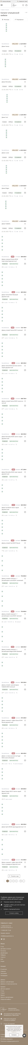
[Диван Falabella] (14, 201)
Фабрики (3, 955)
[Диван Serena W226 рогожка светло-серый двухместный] (14, 345)
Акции (2, 961)
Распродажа (4, 975)
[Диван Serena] (14, 24)
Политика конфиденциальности (10, 1041)
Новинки (3, 971)
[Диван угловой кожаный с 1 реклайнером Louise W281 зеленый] (14, 595)
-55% (13, 753)
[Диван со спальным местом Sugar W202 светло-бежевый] (14, 735)
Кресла (2, 995)
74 (20, 881)
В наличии (4, 263)
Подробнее (14, 1032)
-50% (12, 256)
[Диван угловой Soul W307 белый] (14, 522)
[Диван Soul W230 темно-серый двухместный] (14, 487)
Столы (2, 991)
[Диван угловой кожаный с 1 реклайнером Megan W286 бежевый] (14, 630)
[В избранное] (25, 46)
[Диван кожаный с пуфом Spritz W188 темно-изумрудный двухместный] (14, 843)
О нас (2, 946)
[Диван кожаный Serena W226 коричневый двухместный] (14, 238)
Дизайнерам (4, 953)
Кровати (3, 986)
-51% (13, 505)
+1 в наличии (18, 192)
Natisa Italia (16, 1015)
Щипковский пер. (14, 263)
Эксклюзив (4, 973)
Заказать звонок (5, 933)
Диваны (3, 979)
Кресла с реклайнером (7, 997)
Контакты (3, 951)
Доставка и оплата (6, 948)
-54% (13, 434)
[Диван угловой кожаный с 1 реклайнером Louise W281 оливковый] (14, 559)
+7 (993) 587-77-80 (6, 930)
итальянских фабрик (9, 1020)
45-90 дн (11, 51)
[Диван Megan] (14, 166)
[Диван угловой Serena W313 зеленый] (14, 309)
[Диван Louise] (14, 130)
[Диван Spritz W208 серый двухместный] (14, 806)
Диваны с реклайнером (7, 982)
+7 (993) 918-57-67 (6, 926)
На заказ (4, 51)
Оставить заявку (14, 913)
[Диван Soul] (14, 95)
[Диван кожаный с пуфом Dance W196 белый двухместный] (14, 699)
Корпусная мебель (6, 999)
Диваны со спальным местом (9, 984)
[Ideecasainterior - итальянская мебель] (14, 5)
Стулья (2, 993)
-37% (13, 824)
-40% (12, 327)
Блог (2, 959)
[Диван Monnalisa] (14, 59)
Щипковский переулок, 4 (6, 927)
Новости (3, 957)
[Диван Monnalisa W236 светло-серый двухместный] (14, 416)
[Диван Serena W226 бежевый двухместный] (14, 274)
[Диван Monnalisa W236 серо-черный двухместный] (14, 451)
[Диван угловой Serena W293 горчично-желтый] (14, 380)
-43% (12, 540)
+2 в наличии (18, 86)
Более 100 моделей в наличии (9, 1024)
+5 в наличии (18, 51)
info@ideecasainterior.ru (7, 936)
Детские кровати (5, 989)
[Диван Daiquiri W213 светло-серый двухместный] (14, 770)
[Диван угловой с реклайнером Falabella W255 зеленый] (14, 664)
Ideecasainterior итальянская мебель (14, 1009)
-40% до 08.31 (15, 43)
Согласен (14, 1034)
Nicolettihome (5, 44)
